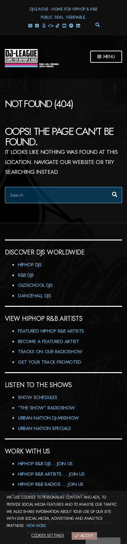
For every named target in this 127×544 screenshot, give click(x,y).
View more (36, 526)
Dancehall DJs (34, 295)
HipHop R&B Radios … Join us (50, 484)
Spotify (71, 25)
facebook (37, 25)
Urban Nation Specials (44, 428)
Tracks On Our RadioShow (50, 351)
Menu (108, 56)
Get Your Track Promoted (49, 362)
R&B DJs (26, 275)
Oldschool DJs (35, 285)
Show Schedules (37, 397)
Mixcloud (51, 25)
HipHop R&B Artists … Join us (51, 474)
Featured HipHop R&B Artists (51, 331)
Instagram (30, 25)
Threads (44, 25)
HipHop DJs (30, 264)
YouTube (64, 25)
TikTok (57, 25)
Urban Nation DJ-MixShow (48, 417)
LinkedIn (78, 25)
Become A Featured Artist (48, 341)
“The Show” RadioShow (46, 407)
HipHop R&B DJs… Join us (45, 463)
